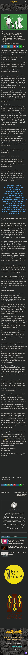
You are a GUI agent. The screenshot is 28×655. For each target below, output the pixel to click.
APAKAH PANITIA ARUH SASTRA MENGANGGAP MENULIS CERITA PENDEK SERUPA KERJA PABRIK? (16, 541)
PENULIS (9, 639)
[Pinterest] (14, 46)
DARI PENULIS (14, 536)
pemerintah (4, 479)
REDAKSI (12, 637)
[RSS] (12, 650)
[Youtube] (19, 650)
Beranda (2, 13)
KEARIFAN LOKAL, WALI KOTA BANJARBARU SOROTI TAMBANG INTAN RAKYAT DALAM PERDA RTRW (21, 495)
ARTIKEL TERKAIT (5, 536)
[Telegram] (11, 46)
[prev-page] (2, 559)
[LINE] (20, 46)
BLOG (20, 639)
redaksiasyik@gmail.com (17, 646)
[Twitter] (5, 46)
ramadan (8, 479)
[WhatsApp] (8, 46)
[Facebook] (2, 46)
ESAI (6, 13)
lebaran (10, 477)
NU (20, 477)
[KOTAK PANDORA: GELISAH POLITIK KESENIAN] (4, 554)
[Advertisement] (14, 466)
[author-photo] (14, 508)
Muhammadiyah (16, 477)
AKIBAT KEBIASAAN (5, 492)
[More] (23, 46)
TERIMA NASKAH (19, 637)
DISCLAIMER (15, 639)
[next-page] (4, 559)
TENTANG (6, 637)
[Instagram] (14, 530)
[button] (2, 2)
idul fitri (6, 477)
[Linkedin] (17, 46)
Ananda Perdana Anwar (9, 43)
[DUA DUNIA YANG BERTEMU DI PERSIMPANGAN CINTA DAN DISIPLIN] (4, 548)
